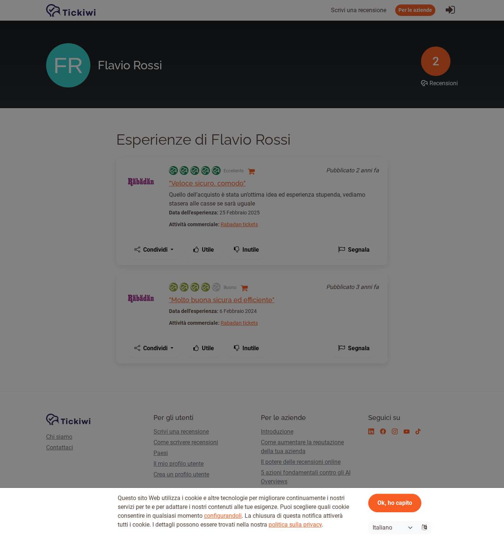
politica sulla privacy (295, 524)
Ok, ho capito (394, 502)
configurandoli (223, 515)
